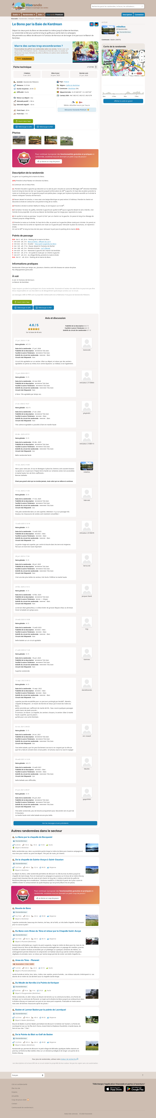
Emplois (14, 1092)
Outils (15, 14)
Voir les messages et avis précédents (55, 823)
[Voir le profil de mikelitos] (108, 29)
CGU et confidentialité (19, 1084)
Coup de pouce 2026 (19, 1100)
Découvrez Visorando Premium (75, 110)
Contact (14, 1104)
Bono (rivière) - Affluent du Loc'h (39, 242)
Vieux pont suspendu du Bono (45, 244)
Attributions (105, 75)
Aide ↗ (41, 14)
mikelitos (120, 26)
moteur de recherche (68, 1059)
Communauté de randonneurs (22, 1107)
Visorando (14, 19)
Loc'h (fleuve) (45, 248)
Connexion (139, 14)
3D (138, 73)
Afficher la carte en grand (123, 101)
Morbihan (71, 88)
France (66, 82)
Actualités (15, 1096)
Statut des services (71, 1114)
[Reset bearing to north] (142, 60)
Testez (24, 59)
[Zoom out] (142, 56)
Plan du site (16, 1088)
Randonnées (28, 14)
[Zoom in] (142, 52)
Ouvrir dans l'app (24, 121)
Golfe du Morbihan (73, 85)
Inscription (127, 14)
